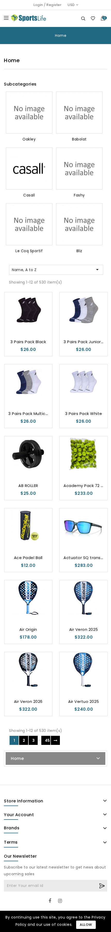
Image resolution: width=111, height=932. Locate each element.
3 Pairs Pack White (83, 413)
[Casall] (29, 168)
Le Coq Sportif (29, 250)
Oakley (29, 139)
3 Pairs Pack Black (28, 341)
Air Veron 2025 (83, 629)
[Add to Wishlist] (17, 317)
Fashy (79, 195)
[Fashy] (79, 168)
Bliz (79, 250)
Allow (86, 924)
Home (17, 758)
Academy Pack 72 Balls (87, 485)
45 (47, 740)
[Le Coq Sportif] (29, 224)
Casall (29, 195)
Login (38, 4)
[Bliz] (79, 224)
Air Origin (28, 629)
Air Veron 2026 (28, 701)
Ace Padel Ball (28, 557)
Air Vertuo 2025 (83, 701)
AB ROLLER (28, 485)
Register (53, 4)
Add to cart (38, 317)
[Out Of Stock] (93, 317)
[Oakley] (29, 112)
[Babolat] (79, 112)
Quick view (28, 317)
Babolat (79, 139)
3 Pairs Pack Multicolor (30, 413)
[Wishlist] (93, 18)
